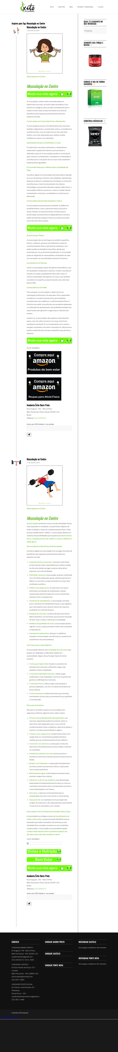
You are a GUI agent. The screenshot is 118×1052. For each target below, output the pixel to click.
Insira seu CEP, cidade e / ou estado (40, 424)
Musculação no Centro (36, 27)
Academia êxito (13, 1018)
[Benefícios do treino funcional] (16, 31)
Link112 (3, 1018)
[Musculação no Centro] (16, 463)
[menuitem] (53, 7)
